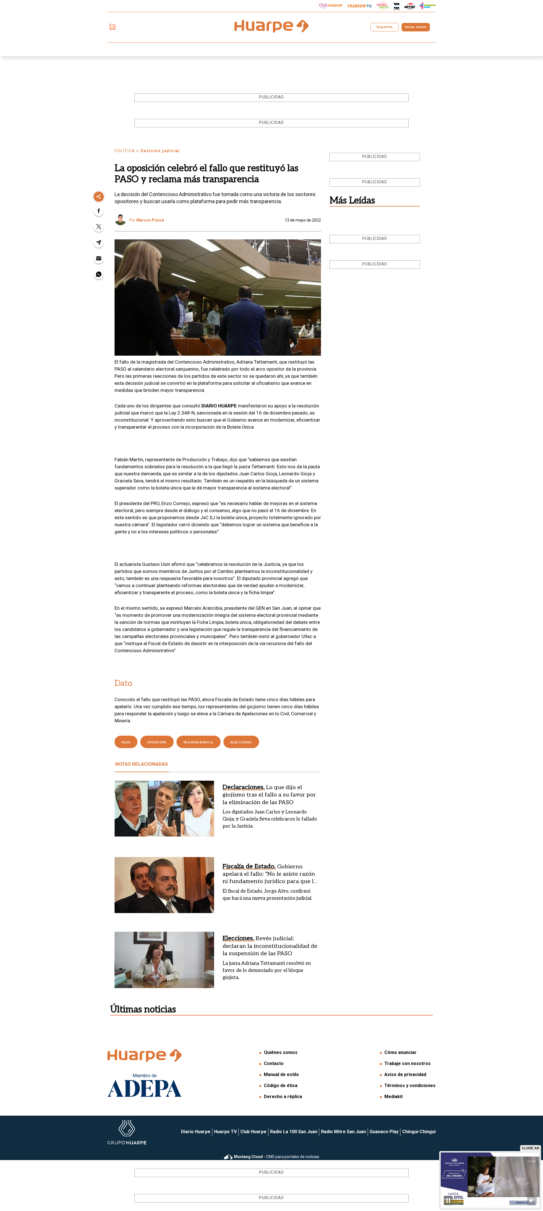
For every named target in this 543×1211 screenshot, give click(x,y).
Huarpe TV (225, 1131)
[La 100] (396, 6)
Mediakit (393, 1096)
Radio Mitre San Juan (343, 1131)
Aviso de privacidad (405, 1074)
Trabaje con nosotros (407, 1063)
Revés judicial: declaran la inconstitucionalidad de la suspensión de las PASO (270, 946)
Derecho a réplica (283, 1096)
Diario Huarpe (195, 1131)
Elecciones (241, 742)
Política (125, 151)
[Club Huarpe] (330, 5)
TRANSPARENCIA (199, 742)
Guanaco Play (384, 1131)
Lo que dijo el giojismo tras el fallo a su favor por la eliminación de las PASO (269, 795)
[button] (99, 213)
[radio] (409, 6)
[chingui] (383, 6)
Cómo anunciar (400, 1052)
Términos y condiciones (410, 1085)
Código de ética (281, 1085)
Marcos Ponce (150, 220)
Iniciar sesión (415, 27)
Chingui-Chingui (419, 1131)
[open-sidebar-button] (112, 27)
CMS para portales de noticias (276, 1156)
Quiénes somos (281, 1052)
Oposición (156, 742)
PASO (126, 742)
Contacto (274, 1063)
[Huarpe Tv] (359, 6)
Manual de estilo (281, 1074)
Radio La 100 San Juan (293, 1131)
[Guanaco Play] (428, 6)
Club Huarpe (253, 1131)
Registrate (385, 27)
